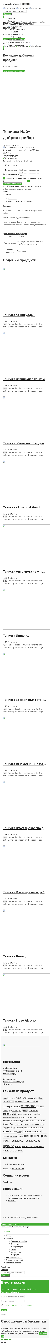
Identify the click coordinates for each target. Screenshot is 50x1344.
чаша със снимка (13, 1150)
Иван (14, 1114)
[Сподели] (7, 1339)
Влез (4, 1310)
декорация (8, 1120)
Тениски (23, 186)
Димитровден (16, 1111)
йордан (6, 1127)
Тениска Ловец (9, 161)
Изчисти (22, 175)
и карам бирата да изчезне (36, 1121)
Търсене (7, 14)
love (37, 1098)
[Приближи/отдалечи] (2, 1339)
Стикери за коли (10, 1079)
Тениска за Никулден (19, 315)
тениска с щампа (23, 189)
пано (20, 1136)
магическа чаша (32, 1131)
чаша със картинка (33, 1146)
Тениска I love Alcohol (20, 1020)
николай (6, 1136)
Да (9, 1111)
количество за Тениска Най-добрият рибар (24, 178)
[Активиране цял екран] (5, 1339)
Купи (5, 324)
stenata (37, 186)
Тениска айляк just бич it (22, 507)
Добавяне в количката (12, 184)
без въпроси (16, 1117)
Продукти (15, 22)
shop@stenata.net (17, 1164)
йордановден (17, 1127)
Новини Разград (9, 1073)
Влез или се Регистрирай (11, 1227)
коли (13, 1131)
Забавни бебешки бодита (13, 1081)
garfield (32, 1098)
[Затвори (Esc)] (10, 1339)
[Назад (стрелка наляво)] (2, 1342)
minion (11, 1102)
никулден (13, 1136)
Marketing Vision (10, 1068)
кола (6, 1131)
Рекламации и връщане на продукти (23, 1198)
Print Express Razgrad (12, 1071)
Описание (12, 199)
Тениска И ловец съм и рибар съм (17, 150)
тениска (12, 189)
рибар (5, 189)
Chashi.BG (7, 1084)
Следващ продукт (10, 155)
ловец (19, 1132)
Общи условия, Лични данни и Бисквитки (25, 1195)
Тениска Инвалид (16, 636)
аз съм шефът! (28, 1114)
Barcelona (11, 1098)
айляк (35, 1114)
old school (19, 1101)
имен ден (8, 1124)
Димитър (25, 1111)
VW (37, 1107)
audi (5, 1098)
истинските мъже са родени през (29, 1124)
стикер (28, 1136)
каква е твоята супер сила (33, 1128)
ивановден (19, 1120)
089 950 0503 (18, 1168)
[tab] (27, 199)
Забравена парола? (23, 1305)
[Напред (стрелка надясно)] (5, 1342)
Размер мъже (11, 170)
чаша (18, 1146)
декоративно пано (29, 1117)
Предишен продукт (11, 145)
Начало (6, 22)
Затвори (26, 1227)
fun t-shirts (22, 1098)
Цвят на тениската (11, 174)
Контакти (12, 1200)
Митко (20, 1114)
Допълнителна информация (20, 201)
